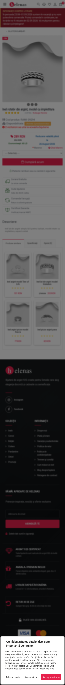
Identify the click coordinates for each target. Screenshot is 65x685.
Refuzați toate (13, 677)
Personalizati (31, 677)
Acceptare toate (51, 677)
